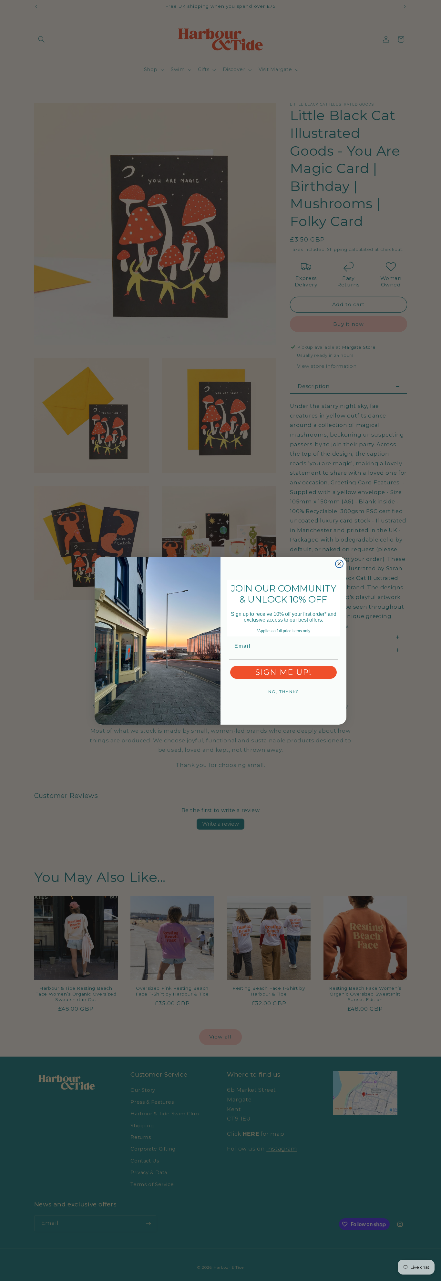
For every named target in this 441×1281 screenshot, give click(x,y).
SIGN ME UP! (283, 672)
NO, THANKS (283, 691)
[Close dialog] (339, 564)
